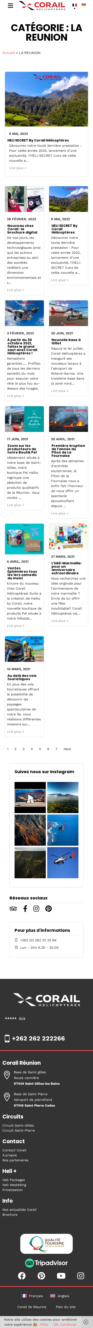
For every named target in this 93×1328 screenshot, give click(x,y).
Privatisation (12, 1190)
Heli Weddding (14, 1185)
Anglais (63, 1296)
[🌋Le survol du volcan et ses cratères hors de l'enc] (30, 830)
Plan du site (66, 1307)
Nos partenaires (15, 1160)
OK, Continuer (65, 1324)
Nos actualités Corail (19, 1209)
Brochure (9, 1214)
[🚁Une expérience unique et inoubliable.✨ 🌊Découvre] (62, 830)
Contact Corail (14, 1150)
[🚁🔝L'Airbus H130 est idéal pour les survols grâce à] (62, 862)
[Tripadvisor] (46, 1267)
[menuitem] (74, 5)
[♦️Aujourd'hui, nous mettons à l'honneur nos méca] (30, 797)
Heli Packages (13, 1180)
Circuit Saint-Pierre (18, 1130)
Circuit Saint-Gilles (18, 1125)
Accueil (8, 53)
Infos (44, 1324)
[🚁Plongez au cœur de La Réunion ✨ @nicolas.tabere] (30, 862)
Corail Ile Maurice (31, 1307)
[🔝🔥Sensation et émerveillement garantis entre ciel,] (62, 797)
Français (36, 1296)
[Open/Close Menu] (10, 5)
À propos (9, 1155)
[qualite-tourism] (46, 1245)
